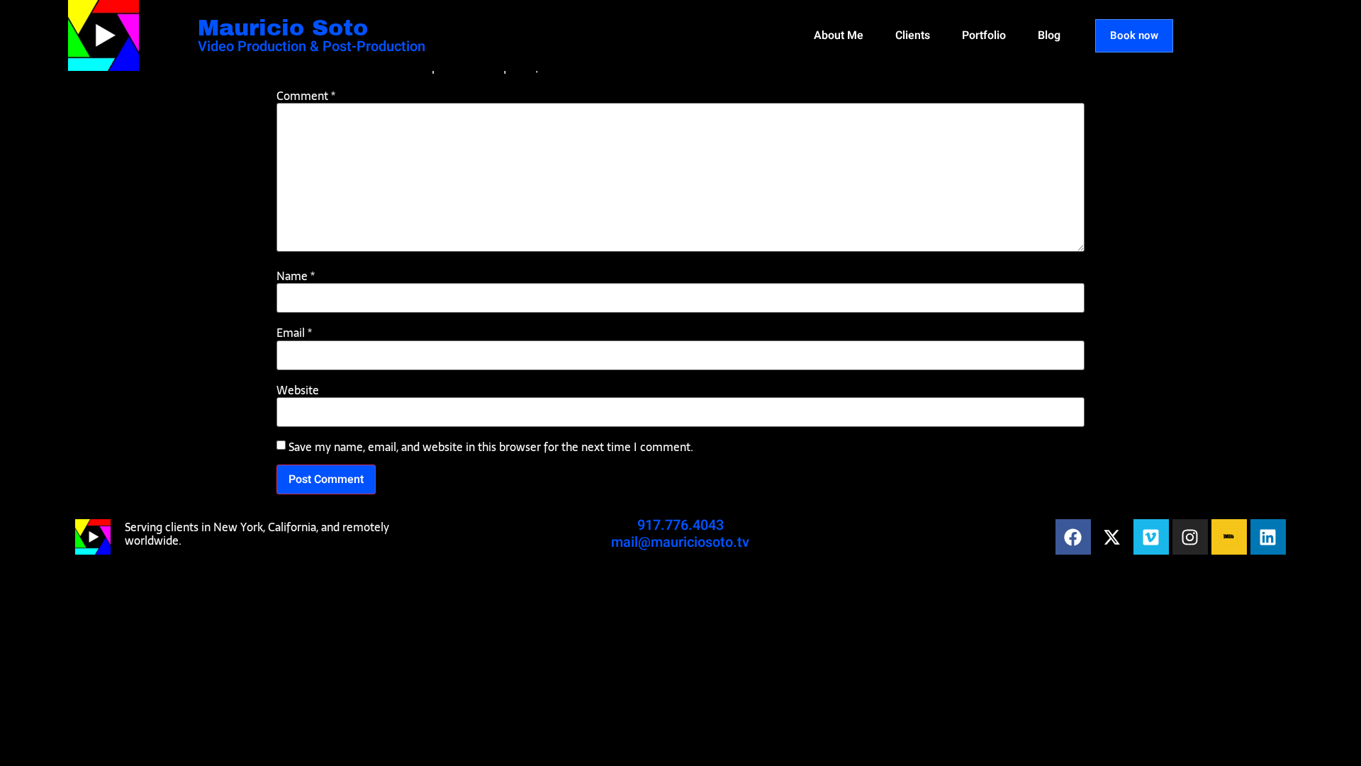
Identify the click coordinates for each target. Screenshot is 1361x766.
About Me (838, 35)
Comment (305, 95)
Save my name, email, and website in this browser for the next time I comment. (491, 447)
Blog (1049, 35)
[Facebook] (1073, 537)
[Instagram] (1190, 537)
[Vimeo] (1151, 537)
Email (294, 332)
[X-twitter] (1112, 537)
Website (297, 390)
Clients (912, 35)
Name (295, 276)
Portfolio (984, 35)
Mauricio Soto (283, 28)
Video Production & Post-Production (311, 46)
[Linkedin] (1268, 537)
